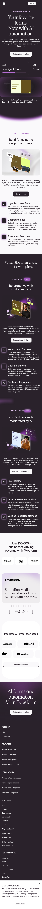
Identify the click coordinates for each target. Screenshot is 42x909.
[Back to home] (4, 3)
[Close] (39, 883)
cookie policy (33, 896)
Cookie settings (21, 904)
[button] (11, 606)
